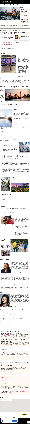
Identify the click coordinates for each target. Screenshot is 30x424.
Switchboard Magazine (8, 44)
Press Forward (16, 271)
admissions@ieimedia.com (6, 335)
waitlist (17, 345)
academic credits (13, 196)
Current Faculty (19, 329)
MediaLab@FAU (25, 268)
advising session (9, 392)
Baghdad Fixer (12, 284)
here (11, 388)
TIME (21, 278)
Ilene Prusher (2, 260)
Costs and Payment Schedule (5, 344)
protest (2, 90)
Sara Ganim (9, 37)
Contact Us (22, 421)
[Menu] (26, 1)
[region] (9, 419)
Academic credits (3, 351)
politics (3, 89)
